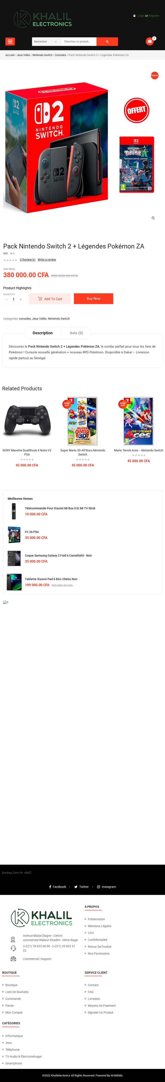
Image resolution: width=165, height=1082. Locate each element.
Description (43, 333)
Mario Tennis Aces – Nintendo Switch (138, 450)
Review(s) (27, 259)
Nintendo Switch (42, 55)
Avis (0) (76, 333)
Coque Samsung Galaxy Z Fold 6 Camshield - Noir (58, 555)
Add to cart (53, 299)
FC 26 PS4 (32, 532)
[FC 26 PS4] (14, 534)
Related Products (22, 389)
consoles (60, 55)
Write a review (47, 259)
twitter (84, 886)
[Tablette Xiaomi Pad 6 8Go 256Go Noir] (14, 582)
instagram (109, 886)
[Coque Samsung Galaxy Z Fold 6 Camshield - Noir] (14, 558)
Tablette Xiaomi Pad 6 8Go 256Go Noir (51, 579)
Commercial (31, 959)
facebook (59, 886)
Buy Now (93, 299)
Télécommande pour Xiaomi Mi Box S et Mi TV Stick (60, 508)
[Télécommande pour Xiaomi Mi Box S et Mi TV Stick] (14, 511)
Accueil (9, 55)
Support (46, 959)
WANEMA (116, 1075)
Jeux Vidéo (23, 55)
